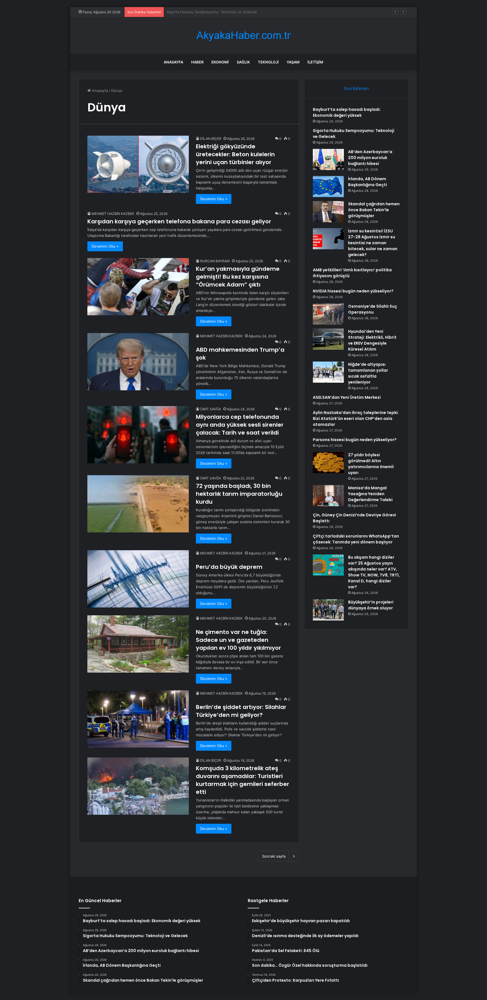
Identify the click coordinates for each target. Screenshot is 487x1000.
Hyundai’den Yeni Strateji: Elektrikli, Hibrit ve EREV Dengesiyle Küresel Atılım (372, 340)
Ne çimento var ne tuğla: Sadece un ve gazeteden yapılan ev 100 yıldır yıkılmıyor (238, 640)
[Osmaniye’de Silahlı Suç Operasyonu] (328, 314)
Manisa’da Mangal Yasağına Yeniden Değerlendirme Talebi (370, 494)
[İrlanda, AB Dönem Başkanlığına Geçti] (328, 186)
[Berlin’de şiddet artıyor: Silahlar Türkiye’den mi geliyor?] (138, 719)
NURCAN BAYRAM (215, 261)
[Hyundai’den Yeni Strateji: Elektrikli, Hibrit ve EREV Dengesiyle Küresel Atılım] (328, 339)
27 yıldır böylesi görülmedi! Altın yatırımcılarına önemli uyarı (371, 463)
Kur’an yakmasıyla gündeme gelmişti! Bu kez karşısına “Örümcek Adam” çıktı (238, 276)
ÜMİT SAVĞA (210, 409)
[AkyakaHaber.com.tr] (243, 35)
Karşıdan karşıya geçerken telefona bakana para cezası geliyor (179, 221)
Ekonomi (220, 62)
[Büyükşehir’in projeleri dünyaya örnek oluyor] (328, 609)
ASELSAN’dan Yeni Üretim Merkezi (347, 397)
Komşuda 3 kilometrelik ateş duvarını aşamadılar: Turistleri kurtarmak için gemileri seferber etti (242, 780)
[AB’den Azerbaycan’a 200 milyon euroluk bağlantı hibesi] (328, 159)
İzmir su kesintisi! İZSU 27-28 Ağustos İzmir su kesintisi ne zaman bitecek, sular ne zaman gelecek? (372, 242)
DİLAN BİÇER (210, 138)
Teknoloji (268, 62)
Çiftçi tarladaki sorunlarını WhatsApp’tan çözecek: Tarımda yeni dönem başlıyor (356, 539)
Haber (197, 62)
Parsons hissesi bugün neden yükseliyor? (355, 439)
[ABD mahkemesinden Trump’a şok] (138, 361)
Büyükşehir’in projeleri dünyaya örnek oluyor (370, 605)
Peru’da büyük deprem (229, 567)
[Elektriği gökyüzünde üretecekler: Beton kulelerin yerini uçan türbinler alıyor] (138, 164)
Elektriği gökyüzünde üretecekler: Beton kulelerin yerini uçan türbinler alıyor (235, 154)
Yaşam (293, 62)
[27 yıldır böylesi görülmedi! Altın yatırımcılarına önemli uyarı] (328, 462)
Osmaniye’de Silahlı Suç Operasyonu (372, 309)
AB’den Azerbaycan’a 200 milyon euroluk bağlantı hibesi (215, 12)
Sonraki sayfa (273, 856)
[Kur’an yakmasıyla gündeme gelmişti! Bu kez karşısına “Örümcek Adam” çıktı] (138, 286)
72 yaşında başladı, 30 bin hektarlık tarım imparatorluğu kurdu (239, 494)
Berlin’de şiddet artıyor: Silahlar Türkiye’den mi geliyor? (241, 711)
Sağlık (243, 62)
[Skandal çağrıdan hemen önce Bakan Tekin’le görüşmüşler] (328, 211)
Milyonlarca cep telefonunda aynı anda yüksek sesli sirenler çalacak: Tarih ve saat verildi (240, 425)
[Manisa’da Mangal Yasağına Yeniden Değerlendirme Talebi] (328, 495)
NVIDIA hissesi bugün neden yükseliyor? (353, 291)
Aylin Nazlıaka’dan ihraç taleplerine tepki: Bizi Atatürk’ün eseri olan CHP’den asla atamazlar (356, 418)
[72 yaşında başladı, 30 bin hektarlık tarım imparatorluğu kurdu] (138, 503)
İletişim (315, 62)
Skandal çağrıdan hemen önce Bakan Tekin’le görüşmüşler (374, 210)
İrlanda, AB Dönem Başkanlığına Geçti (367, 182)
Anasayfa (173, 62)
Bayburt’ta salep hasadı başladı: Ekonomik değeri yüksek (347, 112)
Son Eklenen (356, 88)
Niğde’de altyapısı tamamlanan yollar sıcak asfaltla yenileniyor (368, 373)
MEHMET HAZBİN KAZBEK (113, 214)
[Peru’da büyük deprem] (138, 578)
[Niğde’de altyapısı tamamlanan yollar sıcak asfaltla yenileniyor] (328, 372)
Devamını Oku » (213, 199)
